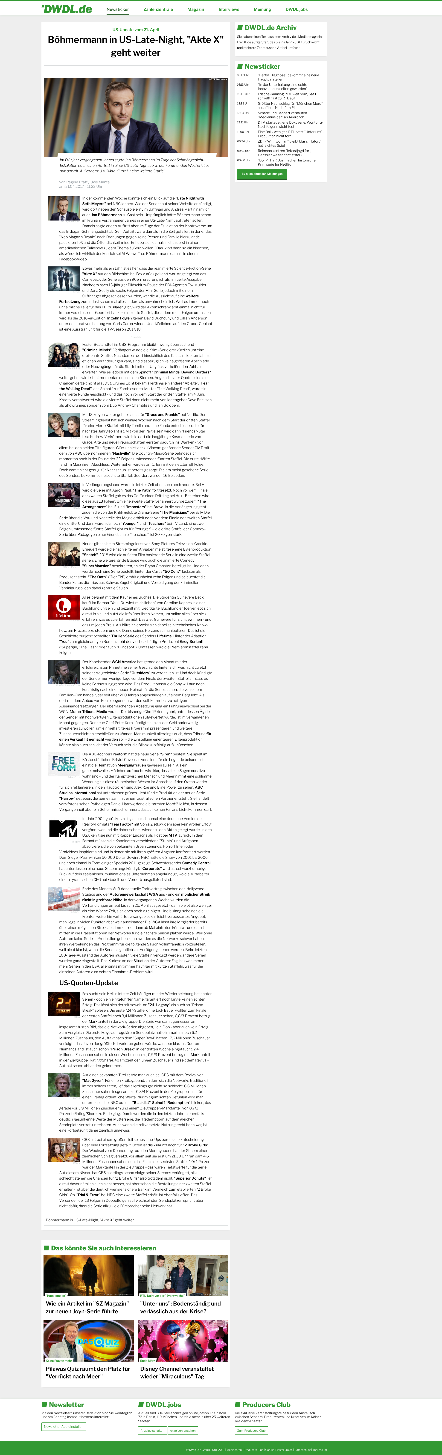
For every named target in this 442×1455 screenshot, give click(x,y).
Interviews (229, 9)
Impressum (319, 1450)
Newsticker (118, 9)
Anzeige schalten (152, 1430)
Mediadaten (234, 1450)
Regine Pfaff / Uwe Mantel (88, 182)
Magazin (195, 9)
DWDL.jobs (297, 9)
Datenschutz (302, 1450)
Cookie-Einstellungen (279, 1450)
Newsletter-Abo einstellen (64, 1426)
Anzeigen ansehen (183, 1430)
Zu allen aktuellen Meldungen (262, 174)
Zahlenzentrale (158, 9)
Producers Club (253, 1450)
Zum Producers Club (251, 1430)
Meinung (262, 9)
